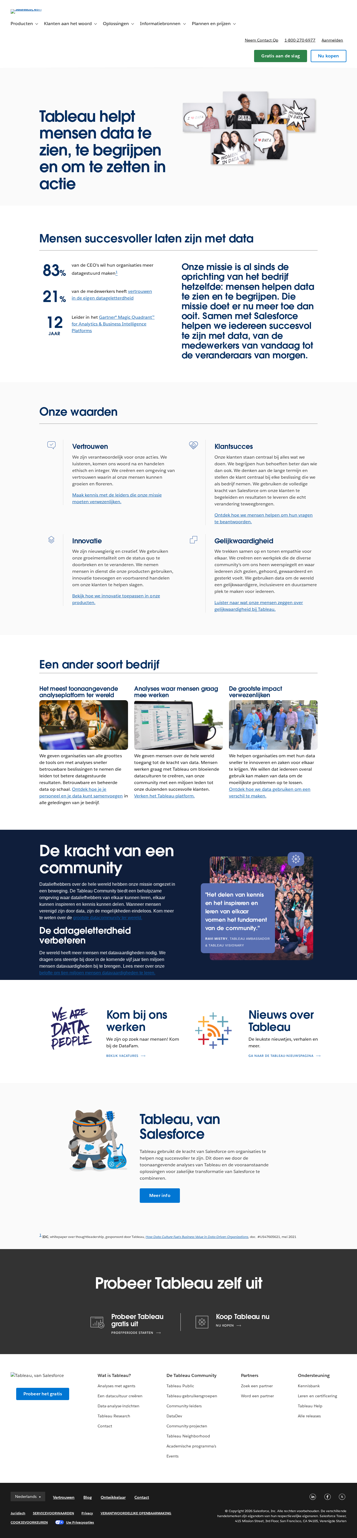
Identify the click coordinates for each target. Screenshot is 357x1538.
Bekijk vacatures (122, 1056)
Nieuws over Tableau (281, 1021)
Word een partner (257, 1395)
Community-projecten (187, 1426)
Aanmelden (332, 40)
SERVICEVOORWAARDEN (53, 1513)
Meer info (159, 1195)
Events (172, 1456)
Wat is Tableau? (114, 1375)
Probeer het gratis (42, 1394)
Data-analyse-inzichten (118, 1405)
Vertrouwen (63, 1497)
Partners (249, 1375)
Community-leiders (184, 1405)
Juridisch (18, 1513)
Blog (87, 1497)
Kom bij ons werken (136, 1021)
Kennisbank (309, 1385)
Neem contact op (261, 40)
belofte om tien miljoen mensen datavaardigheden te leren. (97, 972)
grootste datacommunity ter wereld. (107, 917)
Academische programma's (191, 1446)
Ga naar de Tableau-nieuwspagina (281, 1056)
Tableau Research (114, 1415)
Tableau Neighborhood (188, 1436)
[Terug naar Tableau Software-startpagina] (31, 9)
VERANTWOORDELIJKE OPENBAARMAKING (136, 1513)
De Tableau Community (191, 1375)
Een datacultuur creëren (120, 1395)
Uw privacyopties (80, 1522)
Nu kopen (328, 56)
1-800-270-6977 (299, 40)
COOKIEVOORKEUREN (29, 1522)
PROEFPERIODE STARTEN (132, 1333)
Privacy (87, 1513)
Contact (105, 1426)
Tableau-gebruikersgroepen (192, 1395)
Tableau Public (180, 1385)
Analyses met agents (116, 1385)
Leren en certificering (317, 1395)
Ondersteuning (314, 1375)
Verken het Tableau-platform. (164, 796)
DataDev (174, 1415)
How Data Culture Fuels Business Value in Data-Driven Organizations (197, 1236)
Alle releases (309, 1415)
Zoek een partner (257, 1385)
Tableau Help (310, 1405)
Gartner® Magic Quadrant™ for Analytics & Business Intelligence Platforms (113, 324)
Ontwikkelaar (113, 1497)
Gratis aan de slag (280, 56)
